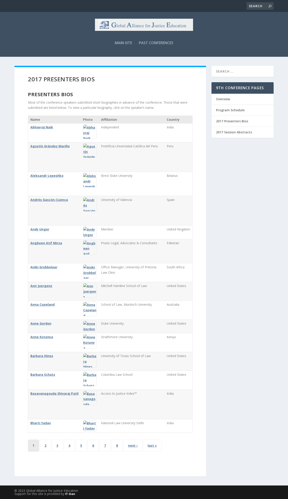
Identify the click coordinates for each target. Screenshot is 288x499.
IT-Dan (70, 494)
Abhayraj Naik (41, 127)
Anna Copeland (42, 304)
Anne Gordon (40, 323)
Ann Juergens (41, 286)
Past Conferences (156, 43)
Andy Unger (39, 229)
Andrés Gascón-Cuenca (49, 200)
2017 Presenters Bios (232, 121)
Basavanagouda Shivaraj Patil (54, 393)
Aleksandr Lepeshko (46, 175)
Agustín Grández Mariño (50, 146)
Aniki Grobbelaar (43, 267)
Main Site (123, 43)
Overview (223, 99)
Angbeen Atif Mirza (46, 243)
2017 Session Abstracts (234, 132)
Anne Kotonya (41, 337)
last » (152, 445)
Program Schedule (230, 110)
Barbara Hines (41, 356)
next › (132, 445)
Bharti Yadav (40, 423)
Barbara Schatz (42, 374)
